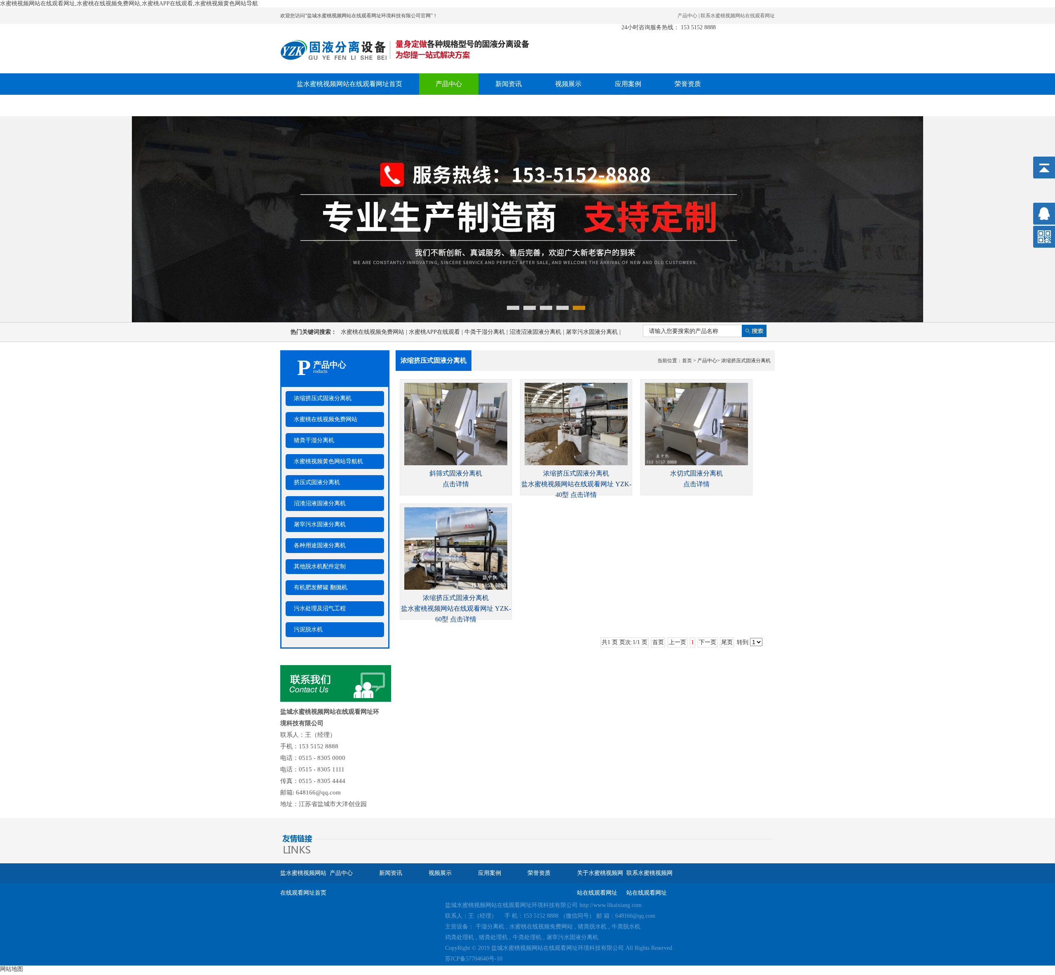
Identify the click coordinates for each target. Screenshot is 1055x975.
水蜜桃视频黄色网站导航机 (328, 461)
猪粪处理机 (493, 937)
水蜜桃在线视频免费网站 (375, 332)
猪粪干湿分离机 (314, 440)
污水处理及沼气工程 (320, 608)
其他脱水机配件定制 (320, 566)
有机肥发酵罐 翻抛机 (320, 587)
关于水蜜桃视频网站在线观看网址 (346, 105)
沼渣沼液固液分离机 (537, 332)
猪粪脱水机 (592, 926)
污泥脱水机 (308, 629)
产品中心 (687, 16)
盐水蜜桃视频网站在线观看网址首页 (349, 83)
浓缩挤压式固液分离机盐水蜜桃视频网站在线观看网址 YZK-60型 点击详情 (456, 608)
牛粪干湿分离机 (486, 332)
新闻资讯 (508, 83)
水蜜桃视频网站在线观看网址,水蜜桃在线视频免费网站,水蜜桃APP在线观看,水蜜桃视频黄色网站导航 (129, 3)
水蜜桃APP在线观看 (436, 332)
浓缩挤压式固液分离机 (323, 398)
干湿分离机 (490, 926)
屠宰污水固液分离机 (593, 332)
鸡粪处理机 (459, 937)
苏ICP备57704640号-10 (473, 959)
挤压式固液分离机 (317, 482)
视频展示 (568, 83)
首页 (687, 360)
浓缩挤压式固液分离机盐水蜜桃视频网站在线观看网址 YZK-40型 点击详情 (576, 484)
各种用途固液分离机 (320, 545)
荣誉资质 (688, 83)
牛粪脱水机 (626, 926)
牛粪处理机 (527, 937)
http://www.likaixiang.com (610, 905)
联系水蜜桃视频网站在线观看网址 (738, 16)
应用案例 (628, 83)
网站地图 (11, 969)
